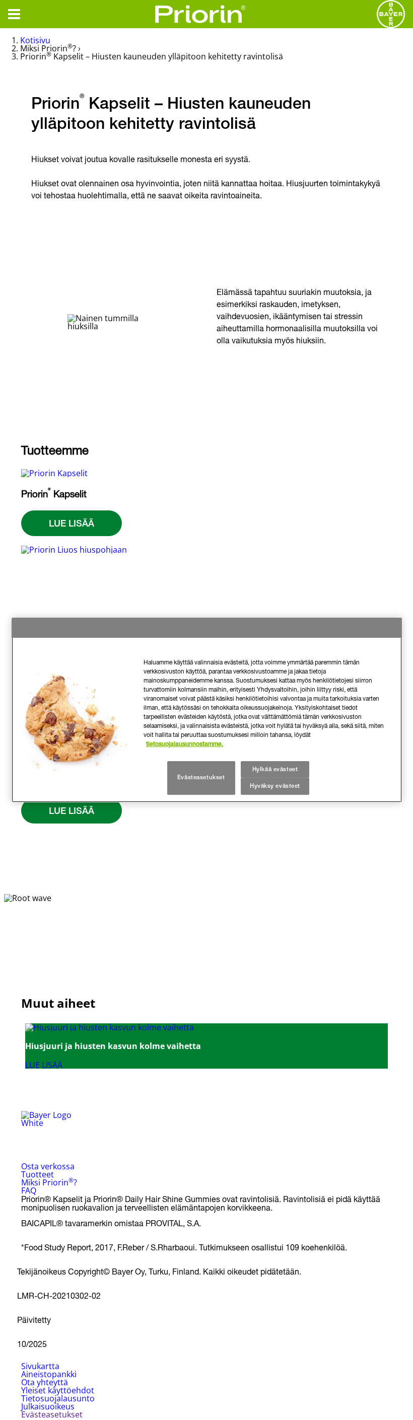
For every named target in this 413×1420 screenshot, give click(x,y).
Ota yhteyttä (44, 1382)
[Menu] (14, 14)
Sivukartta (40, 1366)
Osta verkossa (48, 1166)
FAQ (28, 1190)
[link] (206, 1046)
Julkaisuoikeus (48, 1406)
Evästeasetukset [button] (52, 1414)
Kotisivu (35, 40)
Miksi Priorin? (49, 1182)
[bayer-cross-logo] (391, 14)
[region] (207, 710)
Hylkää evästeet (275, 769)
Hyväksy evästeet (275, 786)
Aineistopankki (49, 1374)
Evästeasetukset (201, 777)
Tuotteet (37, 1174)
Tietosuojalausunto (58, 1398)
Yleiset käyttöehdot (57, 1390)
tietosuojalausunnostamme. (184, 744)
